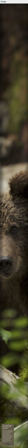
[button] (8, 444)
